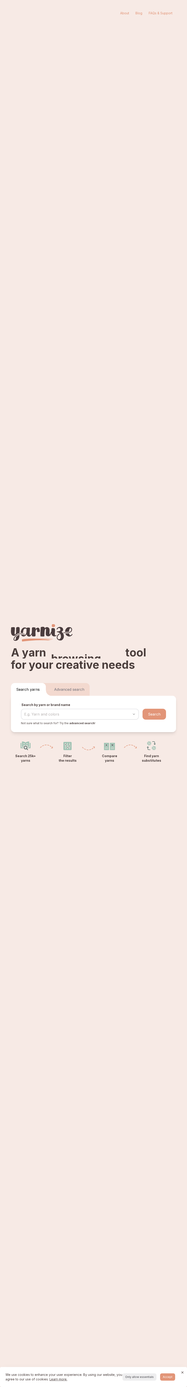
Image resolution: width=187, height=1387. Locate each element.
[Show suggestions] (134, 714)
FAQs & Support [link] (160, 13)
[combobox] (73, 714)
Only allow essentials (139, 1377)
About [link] (124, 13)
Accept (167, 1377)
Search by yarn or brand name (45, 705)
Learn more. (58, 1379)
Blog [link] (138, 13)
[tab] (28, 689)
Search (154, 714)
